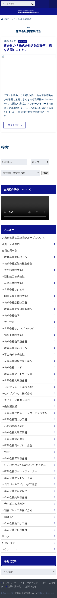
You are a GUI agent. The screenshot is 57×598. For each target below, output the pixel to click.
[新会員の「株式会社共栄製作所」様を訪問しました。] (28, 88)
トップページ (9, 583)
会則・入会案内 (11, 243)
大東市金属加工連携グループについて (23, 237)
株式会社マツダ (13, 367)
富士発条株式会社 (14, 354)
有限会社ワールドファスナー (20, 471)
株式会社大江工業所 (15, 432)
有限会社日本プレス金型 (18, 445)
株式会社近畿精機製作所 (18, 263)
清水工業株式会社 (14, 334)
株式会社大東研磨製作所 (18, 308)
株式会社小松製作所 (15, 529)
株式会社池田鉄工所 (15, 523)
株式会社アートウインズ (18, 373)
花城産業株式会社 (14, 282)
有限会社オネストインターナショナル (25, 412)
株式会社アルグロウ (15, 490)
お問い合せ (8, 542)
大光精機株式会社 (14, 269)
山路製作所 (10, 406)
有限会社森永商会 (14, 438)
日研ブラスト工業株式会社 (19, 386)
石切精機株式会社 (14, 425)
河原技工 (9, 451)
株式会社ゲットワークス (18, 477)
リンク (6, 536)
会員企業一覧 (9, 250)
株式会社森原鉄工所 (15, 302)
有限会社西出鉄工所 (15, 419)
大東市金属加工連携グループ (26, 593)
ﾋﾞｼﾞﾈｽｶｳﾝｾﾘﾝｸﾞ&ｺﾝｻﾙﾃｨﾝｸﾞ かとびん (25, 464)
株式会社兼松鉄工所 (15, 256)
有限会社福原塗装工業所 (18, 360)
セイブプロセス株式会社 (18, 393)
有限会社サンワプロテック (19, 328)
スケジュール (9, 549)
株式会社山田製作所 (15, 341)
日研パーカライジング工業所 (20, 484)
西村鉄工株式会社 (14, 276)
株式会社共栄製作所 (15, 497)
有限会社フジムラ (14, 289)
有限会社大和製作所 (15, 380)
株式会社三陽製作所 (15, 458)
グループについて (29, 583)
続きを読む (13, 125)
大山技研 (9, 321)
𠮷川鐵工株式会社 (14, 503)
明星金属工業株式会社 (17, 295)
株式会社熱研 (11, 315)
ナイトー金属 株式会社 (17, 399)
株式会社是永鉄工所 (15, 347)
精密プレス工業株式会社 (18, 510)
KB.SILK (8, 516)
